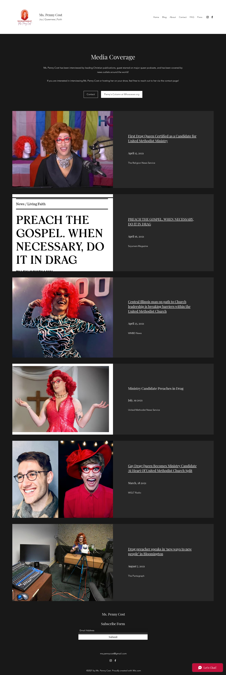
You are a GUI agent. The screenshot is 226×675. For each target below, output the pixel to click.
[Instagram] (207, 17)
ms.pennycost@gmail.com (113, 653)
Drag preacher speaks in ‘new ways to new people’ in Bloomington (160, 551)
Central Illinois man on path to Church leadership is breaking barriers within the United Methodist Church (159, 306)
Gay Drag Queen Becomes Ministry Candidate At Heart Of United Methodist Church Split (162, 468)
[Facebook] (212, 17)
